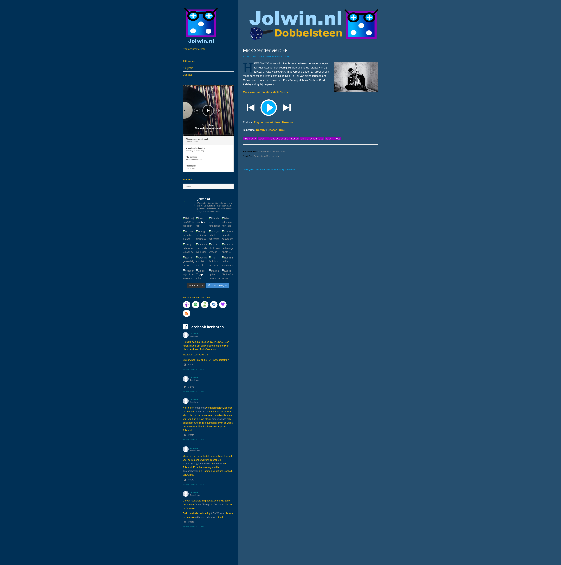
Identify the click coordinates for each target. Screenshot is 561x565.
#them (199, 517)
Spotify (261, 130)
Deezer (272, 130)
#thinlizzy (212, 517)
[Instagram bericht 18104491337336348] (201, 222)
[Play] (310, 107)
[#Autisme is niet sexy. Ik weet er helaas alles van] (201, 262)
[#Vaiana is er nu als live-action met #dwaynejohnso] (201, 248)
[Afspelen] (208, 110)
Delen (202, 369)
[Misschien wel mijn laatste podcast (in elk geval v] (228, 222)
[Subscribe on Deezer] (223, 304)
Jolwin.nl (194, 334)
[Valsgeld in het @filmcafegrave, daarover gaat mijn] (215, 235)
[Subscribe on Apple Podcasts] (186, 304)
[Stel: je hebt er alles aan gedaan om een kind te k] (188, 248)
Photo (191, 364)
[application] (208, 110)
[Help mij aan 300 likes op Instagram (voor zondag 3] (188, 222)
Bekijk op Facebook (190, 369)
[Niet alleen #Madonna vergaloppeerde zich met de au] (215, 222)
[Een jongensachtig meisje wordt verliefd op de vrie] (188, 262)
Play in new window (267, 122)
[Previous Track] (197, 110)
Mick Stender (309, 139)
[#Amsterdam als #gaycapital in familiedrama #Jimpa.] (228, 235)
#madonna (200, 408)
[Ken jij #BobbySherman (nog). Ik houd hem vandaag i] (228, 275)
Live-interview (270, 56)
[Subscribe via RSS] (186, 313)
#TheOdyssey (190, 463)
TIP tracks (189, 61)
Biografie (188, 68)
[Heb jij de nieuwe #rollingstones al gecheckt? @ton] (201, 235)
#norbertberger (190, 471)
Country (264, 139)
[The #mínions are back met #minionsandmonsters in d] (215, 262)
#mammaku (204, 463)
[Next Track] (219, 110)
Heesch (294, 139)
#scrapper (219, 504)
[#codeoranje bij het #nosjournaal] (188, 275)
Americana (250, 139)
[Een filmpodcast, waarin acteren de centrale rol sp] (228, 262)
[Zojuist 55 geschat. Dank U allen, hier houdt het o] (201, 275)
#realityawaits (219, 419)
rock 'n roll (332, 139)
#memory (219, 463)
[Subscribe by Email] (214, 304)
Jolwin (285, 56)
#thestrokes (202, 411)
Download (288, 122)
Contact (187, 74)
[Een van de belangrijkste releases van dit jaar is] (228, 248)
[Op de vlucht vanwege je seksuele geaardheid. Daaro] (215, 248)
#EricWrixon (217, 513)
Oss (321, 139)
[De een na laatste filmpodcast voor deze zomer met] (188, 235)
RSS (282, 130)
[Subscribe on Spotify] (195, 304)
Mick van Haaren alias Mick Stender (266, 92)
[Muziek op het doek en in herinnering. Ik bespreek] (215, 275)
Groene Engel (279, 139)
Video (191, 387)
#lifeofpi (206, 504)
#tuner (197, 504)
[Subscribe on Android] (204, 304)
